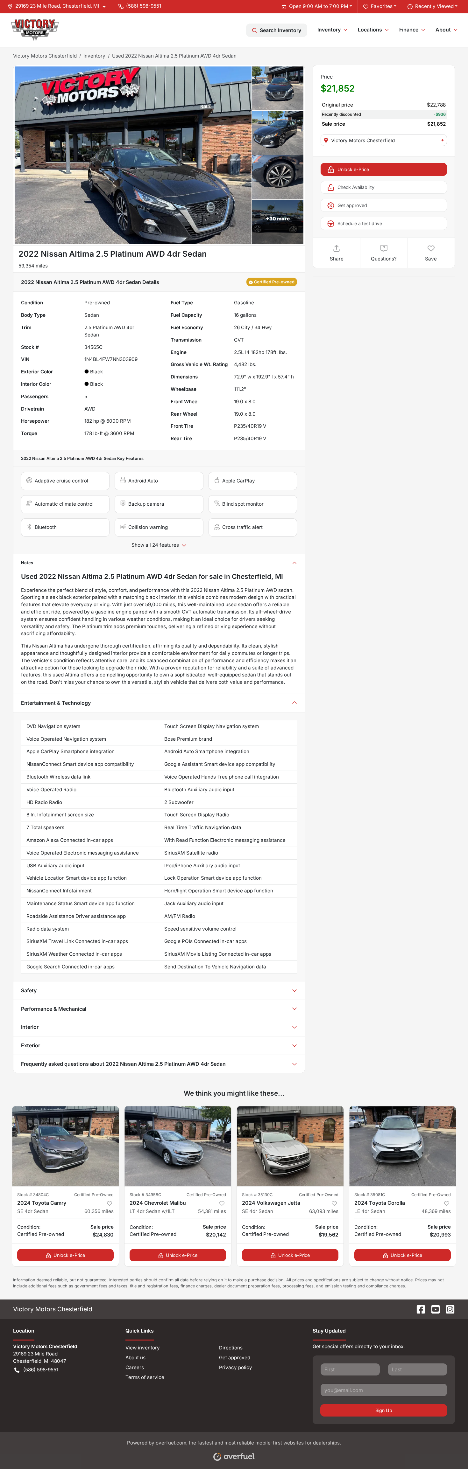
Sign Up (383, 1410)
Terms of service (144, 1377)
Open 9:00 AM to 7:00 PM (318, 6)
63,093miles (323, 1211)
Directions (231, 1348)
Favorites (382, 6)
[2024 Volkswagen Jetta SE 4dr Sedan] (290, 1146)
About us (135, 1358)
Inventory (94, 56)
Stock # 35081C (369, 1194)
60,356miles (99, 1211)
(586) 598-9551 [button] (143, 6)
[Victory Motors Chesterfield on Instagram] (447, 1309)
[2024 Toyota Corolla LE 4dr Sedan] (402, 1146)
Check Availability (355, 187)
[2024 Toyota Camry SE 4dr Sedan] (65, 1146)
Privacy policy (235, 1367)
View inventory (142, 1348)
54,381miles (212, 1211)
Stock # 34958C (145, 1194)
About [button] (443, 29)
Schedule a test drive (359, 223)
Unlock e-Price (353, 169)
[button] (59, 6)
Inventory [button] (329, 29)
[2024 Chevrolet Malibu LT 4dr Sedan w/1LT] (177, 1146)
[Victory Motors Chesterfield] (35, 30)
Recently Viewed (434, 6)
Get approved (352, 205)
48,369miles (436, 1211)
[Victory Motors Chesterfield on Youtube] (433, 1309)
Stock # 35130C (257, 1194)
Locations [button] (370, 29)
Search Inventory (280, 30)
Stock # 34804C (33, 1194)
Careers (134, 1367)
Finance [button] (408, 29)
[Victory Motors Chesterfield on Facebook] (418, 1309)
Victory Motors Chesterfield (45, 56)
